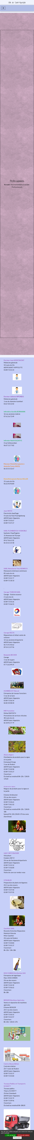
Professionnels (17, 187)
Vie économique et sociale (20, 185)
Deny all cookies (24, 1135)
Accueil (7, 185)
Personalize (17, 1137)
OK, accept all (11, 1135)
